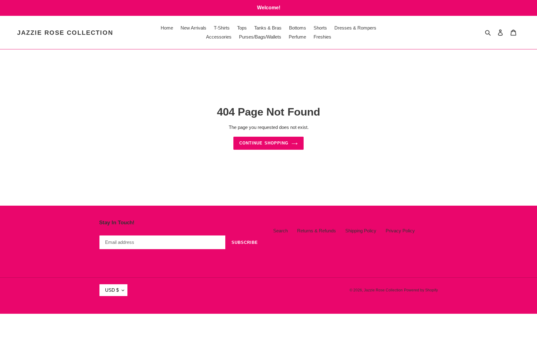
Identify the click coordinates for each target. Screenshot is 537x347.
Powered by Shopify (421, 290)
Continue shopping (263, 143)
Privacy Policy (400, 230)
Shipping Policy (360, 230)
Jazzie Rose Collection (65, 32)
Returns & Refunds (316, 230)
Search (280, 230)
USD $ (112, 290)
